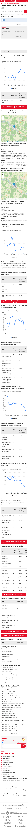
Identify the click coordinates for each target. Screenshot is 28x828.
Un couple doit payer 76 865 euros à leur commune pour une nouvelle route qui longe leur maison (14, 790)
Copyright (14, 733)
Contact (5, 805)
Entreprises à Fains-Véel (8, 715)
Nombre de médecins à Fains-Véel (11, 698)
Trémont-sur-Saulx (7, 675)
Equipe (12, 804)
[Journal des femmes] (7, 817)
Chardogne (5, 677)
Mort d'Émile (5, 760)
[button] (14, 126)
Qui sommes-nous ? (5, 804)
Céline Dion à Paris (7, 766)
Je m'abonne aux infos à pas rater (15, 20)
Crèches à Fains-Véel (7, 711)
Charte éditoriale (18, 804)
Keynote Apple (6, 770)
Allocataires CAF (7, 31)
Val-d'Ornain (10, 14)
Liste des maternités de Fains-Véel (15, 631)
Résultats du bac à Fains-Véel (10, 727)
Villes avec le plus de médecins (15, 594)
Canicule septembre (7, 762)
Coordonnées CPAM (8, 35)
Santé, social (5, 52)
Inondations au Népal (8, 756)
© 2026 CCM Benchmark (14, 810)
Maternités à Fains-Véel (8, 713)
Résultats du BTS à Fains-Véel (10, 730)
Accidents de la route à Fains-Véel (11, 705)
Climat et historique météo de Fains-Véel (13, 703)
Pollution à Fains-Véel (8, 694)
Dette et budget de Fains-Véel (10, 702)
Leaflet (7, 141)
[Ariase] (7, 826)
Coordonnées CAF (8, 33)
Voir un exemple (21, 743)
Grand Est (5, 683)
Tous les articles (11, 805)
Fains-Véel (16, 3)
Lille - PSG (5, 768)
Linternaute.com (7, 743)
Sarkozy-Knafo (6, 758)
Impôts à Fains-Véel (7, 700)
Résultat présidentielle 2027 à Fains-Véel (13, 725)
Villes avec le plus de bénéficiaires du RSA (15, 301)
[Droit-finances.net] (20, 820)
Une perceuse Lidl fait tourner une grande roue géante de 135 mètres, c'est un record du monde (14, 780)
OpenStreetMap (18, 141)
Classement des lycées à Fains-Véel (11, 707)
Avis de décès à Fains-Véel (9, 690)
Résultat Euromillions (8, 776)
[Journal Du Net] (7, 820)
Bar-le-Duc (4, 16)
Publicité (25, 804)
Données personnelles (6, 807)
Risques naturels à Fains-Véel (10, 696)
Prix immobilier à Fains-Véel (9, 717)
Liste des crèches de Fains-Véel (14, 635)
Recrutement (21, 805)
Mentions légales (10, 808)
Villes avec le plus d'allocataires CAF (15, 107)
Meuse (10, 3)
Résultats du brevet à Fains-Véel (10, 729)
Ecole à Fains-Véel (7, 709)
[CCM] (20, 817)
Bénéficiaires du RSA (19, 31)
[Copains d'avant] (7, 823)
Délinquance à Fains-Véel (9, 692)
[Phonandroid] (20, 826)
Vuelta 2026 (5, 774)
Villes (5, 3)
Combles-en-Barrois (20, 14)
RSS (17, 805)
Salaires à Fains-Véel (7, 688)
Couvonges (5, 679)
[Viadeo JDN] (20, 823)
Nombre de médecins (20, 33)
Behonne (10, 16)
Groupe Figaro (18, 808)
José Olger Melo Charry (8, 772)
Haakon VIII (5, 764)
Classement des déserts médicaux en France (15, 542)
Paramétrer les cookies (16, 807)
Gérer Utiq (24, 807)
